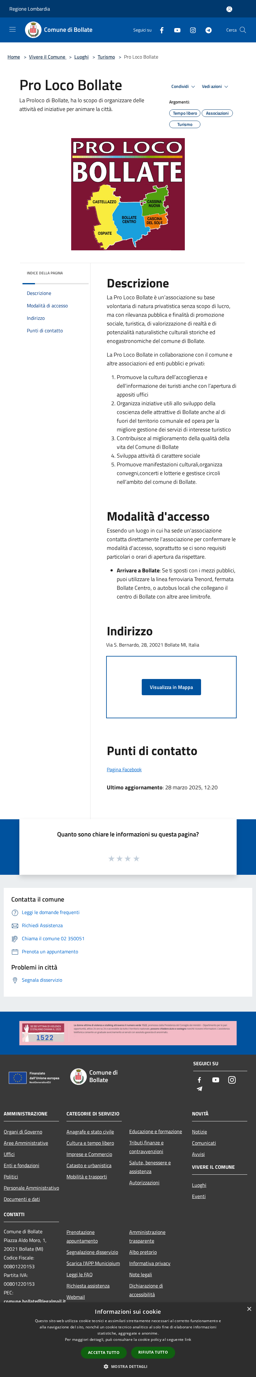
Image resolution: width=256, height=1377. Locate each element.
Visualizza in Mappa (171, 687)
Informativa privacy (149, 1263)
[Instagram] (190, 30)
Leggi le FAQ (79, 1274)
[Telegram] (206, 30)
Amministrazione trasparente (147, 1236)
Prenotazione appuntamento (82, 1236)
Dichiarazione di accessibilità (146, 1290)
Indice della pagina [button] (45, 273)
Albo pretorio (143, 1252)
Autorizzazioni (144, 1182)
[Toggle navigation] (12, 29)
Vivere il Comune (47, 56)
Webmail (75, 1297)
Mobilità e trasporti (86, 1176)
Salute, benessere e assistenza (150, 1167)
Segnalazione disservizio (92, 1252)
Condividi (180, 86)
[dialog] (128, 1339)
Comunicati (204, 1143)
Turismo (106, 56)
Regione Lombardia (29, 8)
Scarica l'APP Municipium (93, 1263)
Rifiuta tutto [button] (153, 1352)
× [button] (249, 1309)
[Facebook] (159, 30)
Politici (11, 1176)
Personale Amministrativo (31, 1188)
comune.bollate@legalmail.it (35, 1301)
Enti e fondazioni (21, 1165)
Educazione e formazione (155, 1131)
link (188, 1339)
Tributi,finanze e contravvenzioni (146, 1147)
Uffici (9, 1154)
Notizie (199, 1131)
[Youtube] (175, 30)
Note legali (140, 1274)
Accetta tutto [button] (104, 1352)
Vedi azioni (212, 86)
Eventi (199, 1196)
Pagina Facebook (124, 769)
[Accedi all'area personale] (229, 9)
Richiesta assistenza (88, 1285)
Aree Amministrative (26, 1143)
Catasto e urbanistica (88, 1165)
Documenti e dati (22, 1199)
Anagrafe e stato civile (90, 1131)
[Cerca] (243, 30)
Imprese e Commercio (89, 1154)
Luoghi (81, 56)
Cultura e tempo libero (90, 1143)
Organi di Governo (23, 1131)
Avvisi (198, 1154)
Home (13, 56)
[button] (127, 1366)
